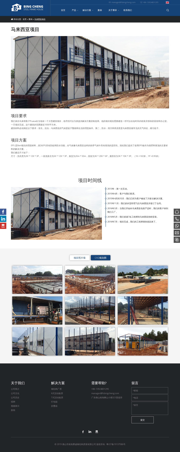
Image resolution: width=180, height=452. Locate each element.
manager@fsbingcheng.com (123, 2)
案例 (30, 19)
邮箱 (135, 390)
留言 (135, 405)
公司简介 (15, 389)
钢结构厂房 (56, 389)
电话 (135, 397)
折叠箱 (54, 405)
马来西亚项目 (39, 19)
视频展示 (15, 405)
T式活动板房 (57, 397)
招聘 (13, 401)
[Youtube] (96, 431)
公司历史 (15, 397)
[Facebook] (83, 431)
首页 (24, 19)
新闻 (13, 410)
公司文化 (15, 393)
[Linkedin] (90, 431)
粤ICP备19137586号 (115, 444)
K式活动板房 (57, 393)
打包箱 (54, 401)
